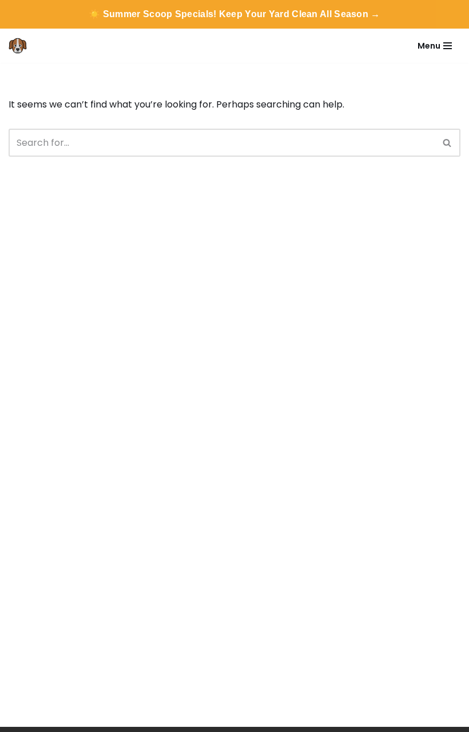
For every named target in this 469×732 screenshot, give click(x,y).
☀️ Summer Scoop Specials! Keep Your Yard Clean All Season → (234, 14)
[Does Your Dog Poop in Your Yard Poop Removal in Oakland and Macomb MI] (21, 46)
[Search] (447, 143)
